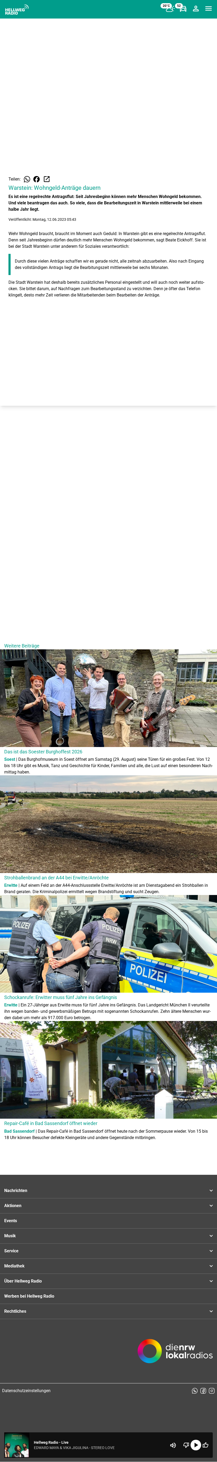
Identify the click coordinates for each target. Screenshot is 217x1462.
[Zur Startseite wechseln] (17, 9)
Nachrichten (15, 1190)
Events (10, 1220)
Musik (10, 1235)
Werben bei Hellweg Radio (29, 1296)
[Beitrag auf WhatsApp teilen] (27, 179)
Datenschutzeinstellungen (26, 1390)
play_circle (195, 1445)
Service (11, 1250)
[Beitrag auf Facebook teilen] (36, 179)
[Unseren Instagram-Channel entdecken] (212, 1391)
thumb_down (186, 1445)
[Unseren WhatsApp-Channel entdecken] (195, 1391)
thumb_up (205, 1445)
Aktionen (12, 1205)
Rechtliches (15, 1311)
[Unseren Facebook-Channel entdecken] (203, 1391)
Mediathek (14, 1265)
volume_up (173, 1445)
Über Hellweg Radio (23, 1281)
